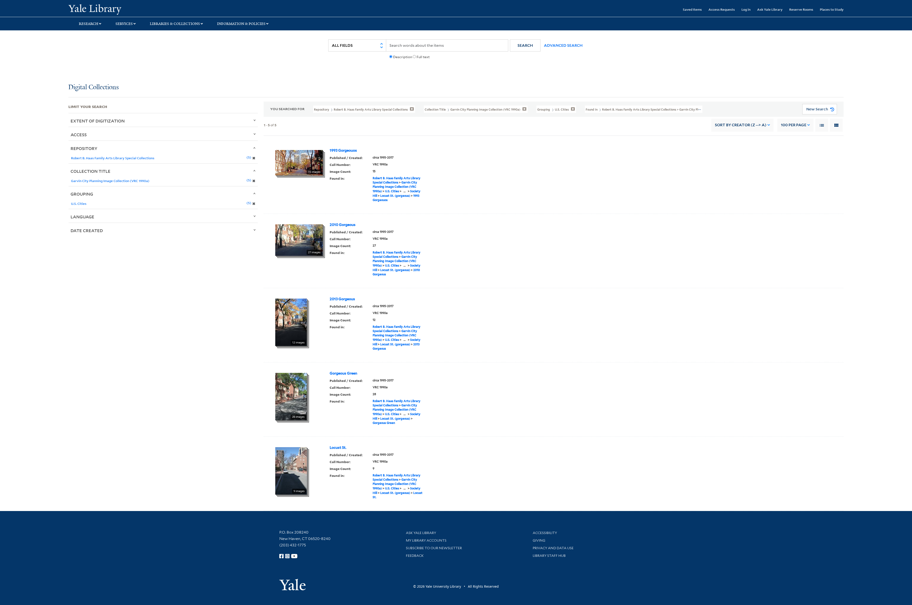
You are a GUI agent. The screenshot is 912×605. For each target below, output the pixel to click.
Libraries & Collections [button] (175, 23)
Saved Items (692, 9)
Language (82, 217)
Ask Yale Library (770, 9)
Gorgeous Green (343, 373)
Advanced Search (563, 45)
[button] (525, 45)
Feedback (415, 556)
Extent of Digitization (98, 121)
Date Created (87, 230)
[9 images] (291, 470)
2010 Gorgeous (343, 225)
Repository (84, 148)
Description (402, 57)
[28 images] (291, 396)
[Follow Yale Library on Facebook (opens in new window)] (281, 556)
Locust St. (338, 448)
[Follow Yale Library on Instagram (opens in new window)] (287, 556)
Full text (423, 57)
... (405, 191)
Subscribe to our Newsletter (434, 548)
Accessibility (545, 533)
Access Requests (721, 9)
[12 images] (291, 321)
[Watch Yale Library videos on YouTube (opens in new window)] (294, 556)
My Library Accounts (426, 540)
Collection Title (90, 171)
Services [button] (124, 23)
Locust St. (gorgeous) (395, 195)
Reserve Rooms (801, 9)
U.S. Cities (392, 191)
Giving (539, 540)
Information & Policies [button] (241, 23)
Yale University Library (126, 9)
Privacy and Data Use (553, 548)
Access (79, 134)
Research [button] (88, 23)
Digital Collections (93, 87)
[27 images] (299, 239)
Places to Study (832, 9)
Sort (740, 125)
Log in (745, 9)
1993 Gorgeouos (343, 150)
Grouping (82, 194)
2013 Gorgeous (342, 299)
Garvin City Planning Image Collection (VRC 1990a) (395, 187)
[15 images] (299, 162)
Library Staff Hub (549, 556)
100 (793, 125)
